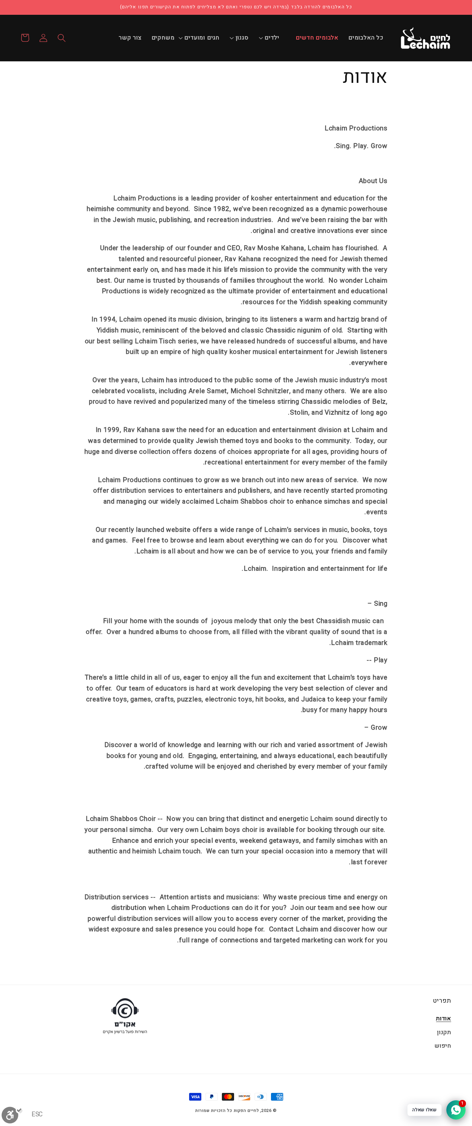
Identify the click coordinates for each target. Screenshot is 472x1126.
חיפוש (442, 1046)
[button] (275, 38)
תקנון (444, 1032)
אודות (443, 1018)
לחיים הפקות (246, 1110)
